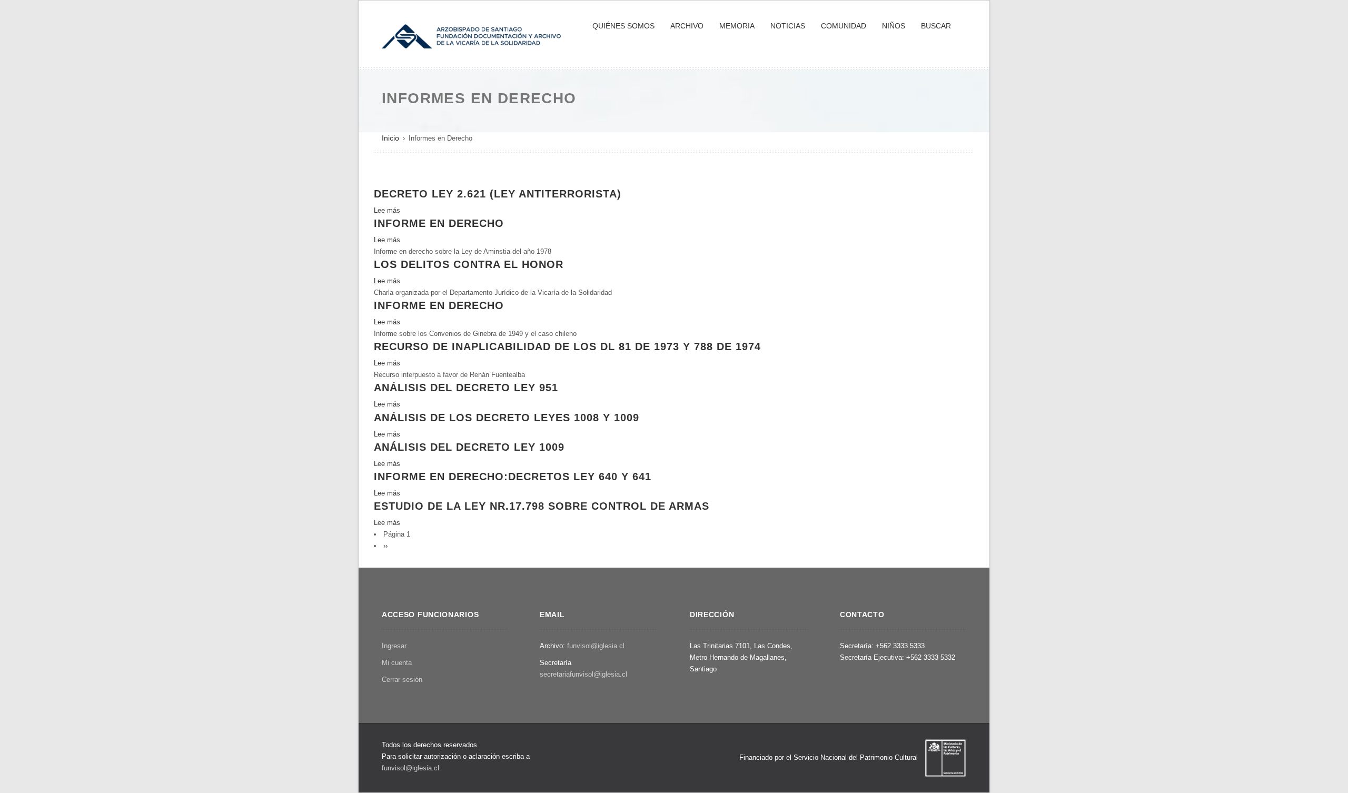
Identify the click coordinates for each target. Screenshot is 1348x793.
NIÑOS (893, 26)
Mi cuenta (397, 663)
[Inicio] (471, 35)
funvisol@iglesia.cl (596, 646)
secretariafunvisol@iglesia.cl (583, 674)
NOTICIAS (787, 26)
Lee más (387, 210)
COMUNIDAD (843, 26)
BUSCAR (936, 26)
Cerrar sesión (402, 679)
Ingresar (394, 646)
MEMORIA (737, 26)
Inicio (390, 138)
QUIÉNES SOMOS (623, 26)
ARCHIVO (686, 26)
